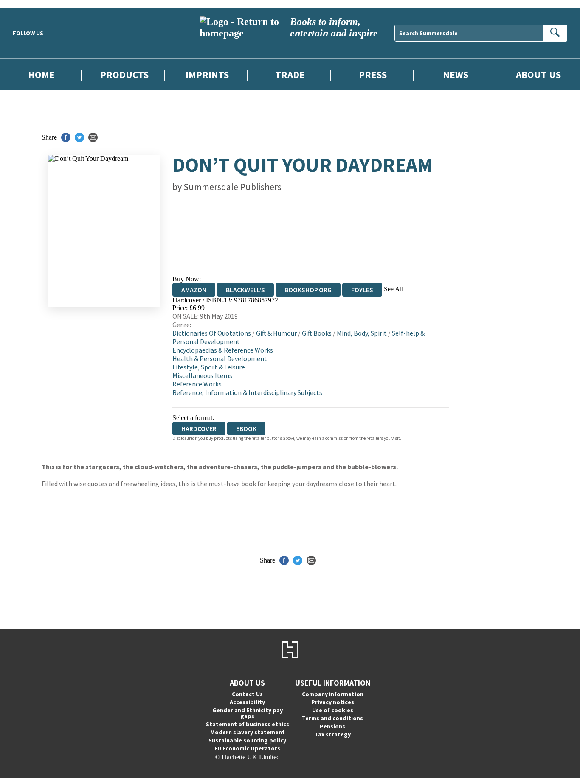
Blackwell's (245, 289)
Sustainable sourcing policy (247, 740)
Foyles (362, 289)
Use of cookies (332, 710)
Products (124, 74)
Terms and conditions (332, 718)
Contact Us (247, 694)
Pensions (332, 726)
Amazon (193, 289)
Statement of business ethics (247, 724)
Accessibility (247, 702)
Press (373, 74)
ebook (246, 428)
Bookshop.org (308, 289)
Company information (332, 694)
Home (41, 74)
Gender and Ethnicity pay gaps (247, 713)
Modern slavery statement (247, 732)
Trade (290, 74)
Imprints (207, 74)
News (455, 74)
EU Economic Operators (247, 748)
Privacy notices (332, 702)
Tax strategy (333, 734)
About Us (538, 74)
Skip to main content (27, 3)
